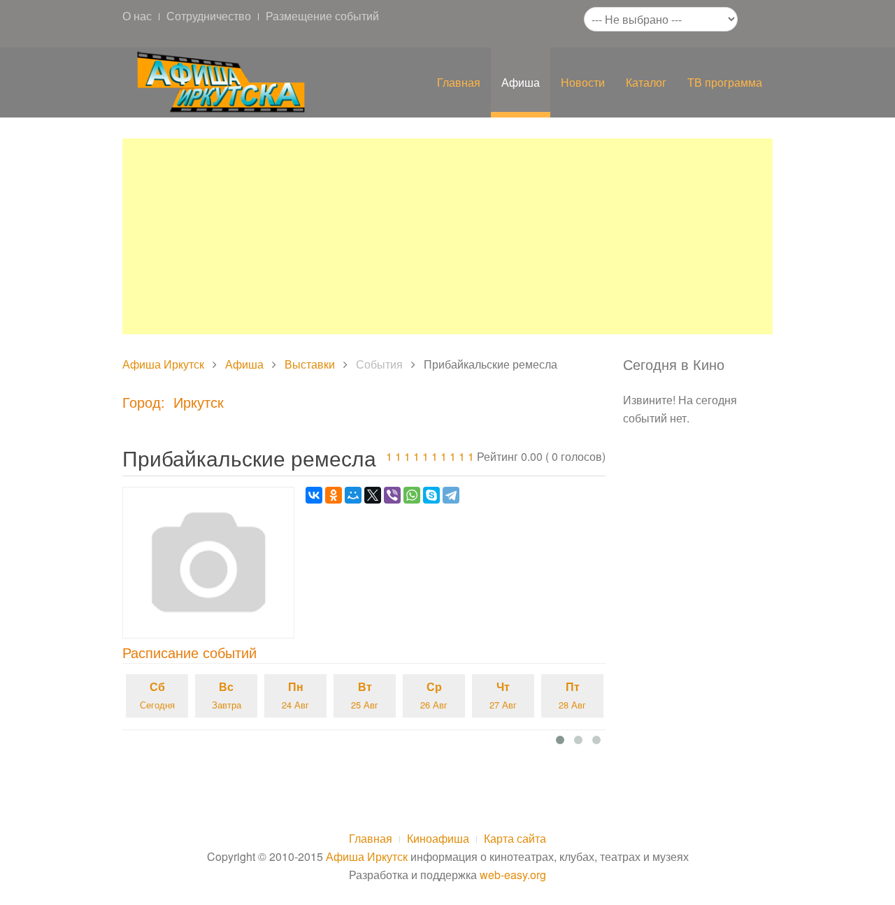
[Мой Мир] (353, 495)
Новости (583, 82)
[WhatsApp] (411, 495)
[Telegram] (451, 495)
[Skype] (431, 495)
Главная (458, 82)
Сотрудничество (208, 16)
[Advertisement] (447, 236)
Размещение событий (322, 16)
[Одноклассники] (333, 495)
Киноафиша (438, 838)
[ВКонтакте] (314, 495)
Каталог (646, 82)
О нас (137, 16)
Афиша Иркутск (163, 364)
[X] (372, 495)
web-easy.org (513, 875)
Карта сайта (515, 838)
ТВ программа (724, 82)
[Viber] (392, 495)
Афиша (520, 82)
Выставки (310, 364)
